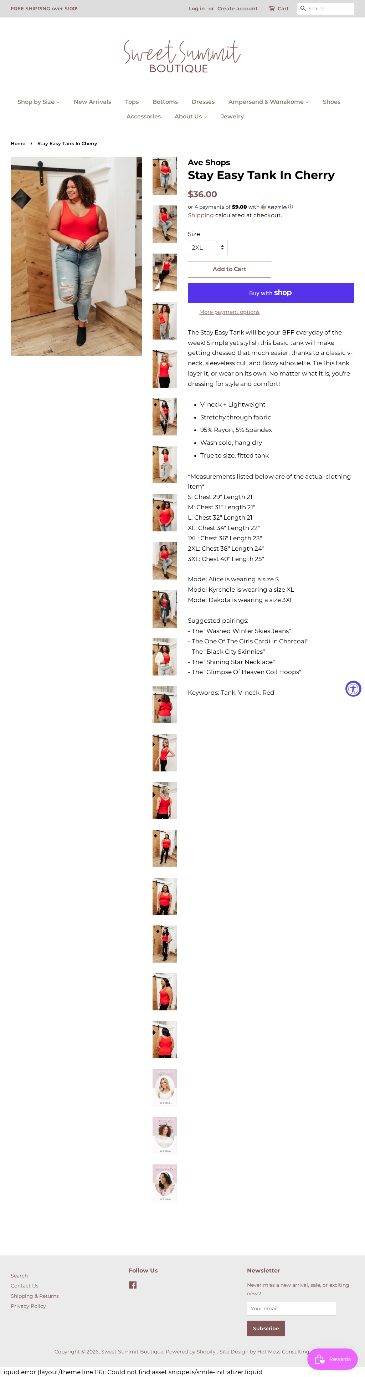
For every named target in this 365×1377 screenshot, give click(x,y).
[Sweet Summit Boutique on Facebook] (133, 1286)
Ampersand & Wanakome (266, 101)
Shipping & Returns (35, 1296)
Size (194, 234)
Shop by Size (36, 101)
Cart (283, 8)
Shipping (201, 215)
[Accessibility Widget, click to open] (353, 688)
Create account (237, 8)
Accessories (144, 116)
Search (19, 1276)
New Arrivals (92, 101)
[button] (271, 207)
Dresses (203, 101)
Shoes (331, 101)
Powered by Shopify (191, 1351)
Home (18, 143)
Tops (132, 101)
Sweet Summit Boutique (132, 1351)
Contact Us (24, 1285)
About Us (189, 116)
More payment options (229, 311)
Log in (197, 8)
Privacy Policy (28, 1306)
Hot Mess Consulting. (283, 1351)
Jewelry (232, 116)
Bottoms (165, 101)
